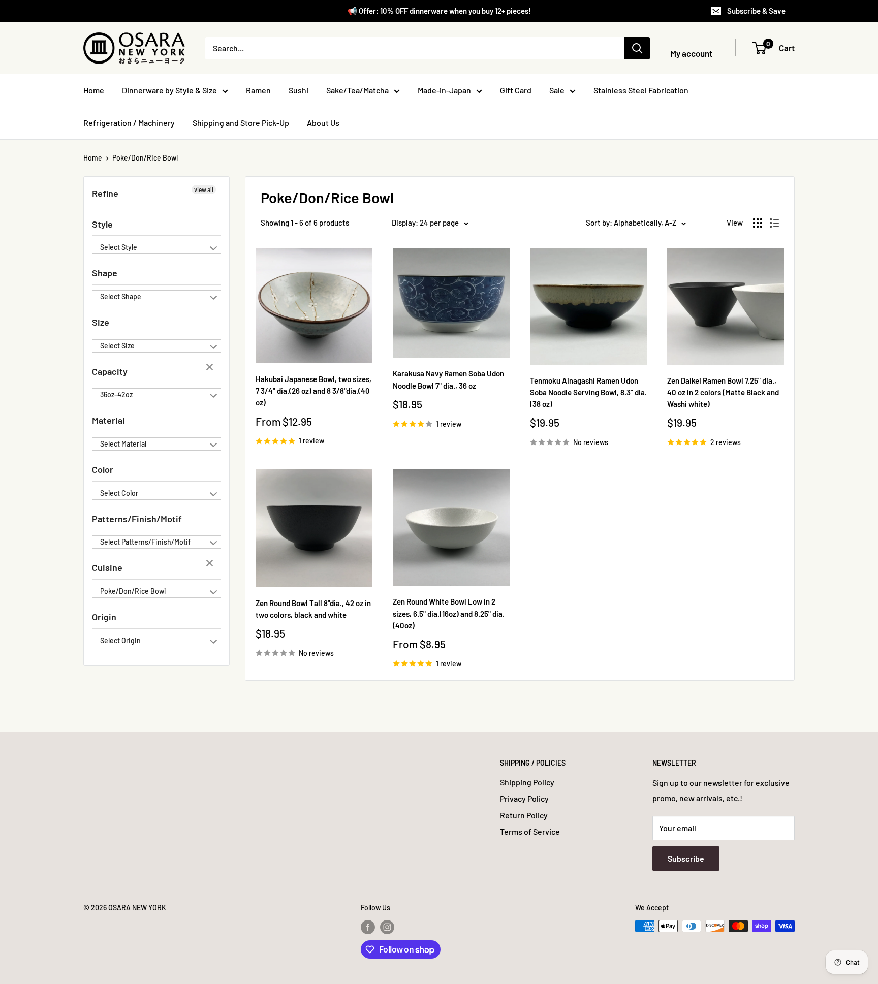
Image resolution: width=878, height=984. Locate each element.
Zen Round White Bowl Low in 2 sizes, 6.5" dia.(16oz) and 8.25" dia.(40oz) (449, 613)
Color (102, 469)
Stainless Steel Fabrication (640, 90)
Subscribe (686, 858)
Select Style (118, 247)
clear (211, 368)
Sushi (298, 90)
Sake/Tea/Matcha (357, 90)
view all (203, 189)
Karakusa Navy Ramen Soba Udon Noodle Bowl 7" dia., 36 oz (448, 379)
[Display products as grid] (757, 223)
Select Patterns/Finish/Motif (145, 541)
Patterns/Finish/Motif (137, 518)
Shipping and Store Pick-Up (241, 123)
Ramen (258, 90)
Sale (557, 90)
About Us (323, 123)
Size (100, 322)
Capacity (110, 371)
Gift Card (515, 90)
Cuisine (107, 567)
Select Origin (120, 640)
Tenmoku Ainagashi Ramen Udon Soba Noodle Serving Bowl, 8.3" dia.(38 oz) (588, 392)
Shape (104, 272)
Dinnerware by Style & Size (169, 90)
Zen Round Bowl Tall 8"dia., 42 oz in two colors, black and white (313, 608)
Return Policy (524, 815)
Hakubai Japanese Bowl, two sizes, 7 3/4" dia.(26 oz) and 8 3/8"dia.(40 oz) (313, 390)
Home (93, 90)
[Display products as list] (774, 223)
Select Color (119, 493)
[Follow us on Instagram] (387, 927)
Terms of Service (530, 831)
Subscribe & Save (756, 10)
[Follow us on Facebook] (368, 927)
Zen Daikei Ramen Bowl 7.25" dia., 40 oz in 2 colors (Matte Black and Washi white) (723, 392)
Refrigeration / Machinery (129, 123)
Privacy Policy (524, 798)
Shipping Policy (527, 782)
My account (691, 53)
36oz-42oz (116, 394)
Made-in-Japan (444, 90)
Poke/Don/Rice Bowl (145, 157)
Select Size (117, 345)
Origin (104, 616)
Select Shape (120, 296)
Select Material (123, 443)
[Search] (637, 48)
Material (108, 420)
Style (102, 224)
